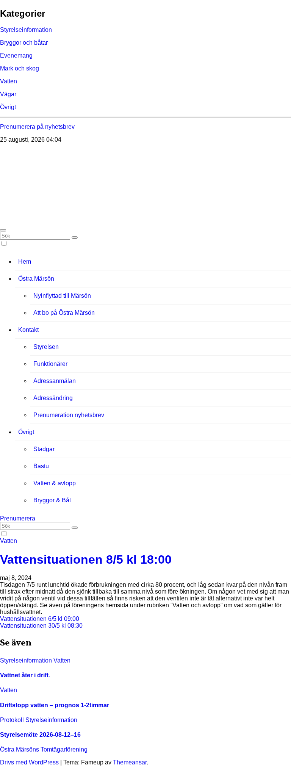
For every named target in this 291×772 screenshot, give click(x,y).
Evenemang (16, 55)
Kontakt (28, 330)
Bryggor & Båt (52, 500)
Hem (24, 261)
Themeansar (130, 762)
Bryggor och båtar (24, 42)
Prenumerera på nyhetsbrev (37, 126)
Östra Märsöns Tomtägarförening (44, 152)
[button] (3, 230)
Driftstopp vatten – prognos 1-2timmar (54, 705)
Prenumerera (17, 518)
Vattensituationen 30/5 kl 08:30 (41, 625)
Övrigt (8, 107)
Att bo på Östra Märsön (64, 312)
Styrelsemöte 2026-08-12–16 (40, 734)
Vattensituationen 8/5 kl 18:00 (86, 559)
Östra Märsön (36, 278)
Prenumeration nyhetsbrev (68, 415)
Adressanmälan (54, 381)
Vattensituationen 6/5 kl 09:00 (39, 619)
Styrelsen (46, 347)
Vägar (8, 94)
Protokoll (12, 720)
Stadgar (44, 449)
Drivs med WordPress (30, 762)
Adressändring (53, 398)
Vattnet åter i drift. (25, 675)
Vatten (8, 81)
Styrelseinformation (26, 30)
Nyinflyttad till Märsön (62, 295)
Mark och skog (19, 68)
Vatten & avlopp (54, 483)
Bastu (41, 466)
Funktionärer (50, 364)
